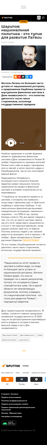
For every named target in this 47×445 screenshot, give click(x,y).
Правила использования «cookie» (14, 404)
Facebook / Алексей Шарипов (13, 72)
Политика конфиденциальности (14, 401)
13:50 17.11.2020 (7, 42)
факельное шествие (9, 340)
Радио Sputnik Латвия (9, 335)
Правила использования (11, 397)
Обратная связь (15, 413)
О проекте (5, 394)
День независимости (27, 335)
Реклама (4, 413)
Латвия (40, 335)
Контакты (14, 394)
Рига (18, 373)
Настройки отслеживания (11, 416)
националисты (24, 340)
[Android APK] (8, 423)
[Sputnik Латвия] (7, 19)
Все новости (7, 373)
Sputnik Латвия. (31, 240)
